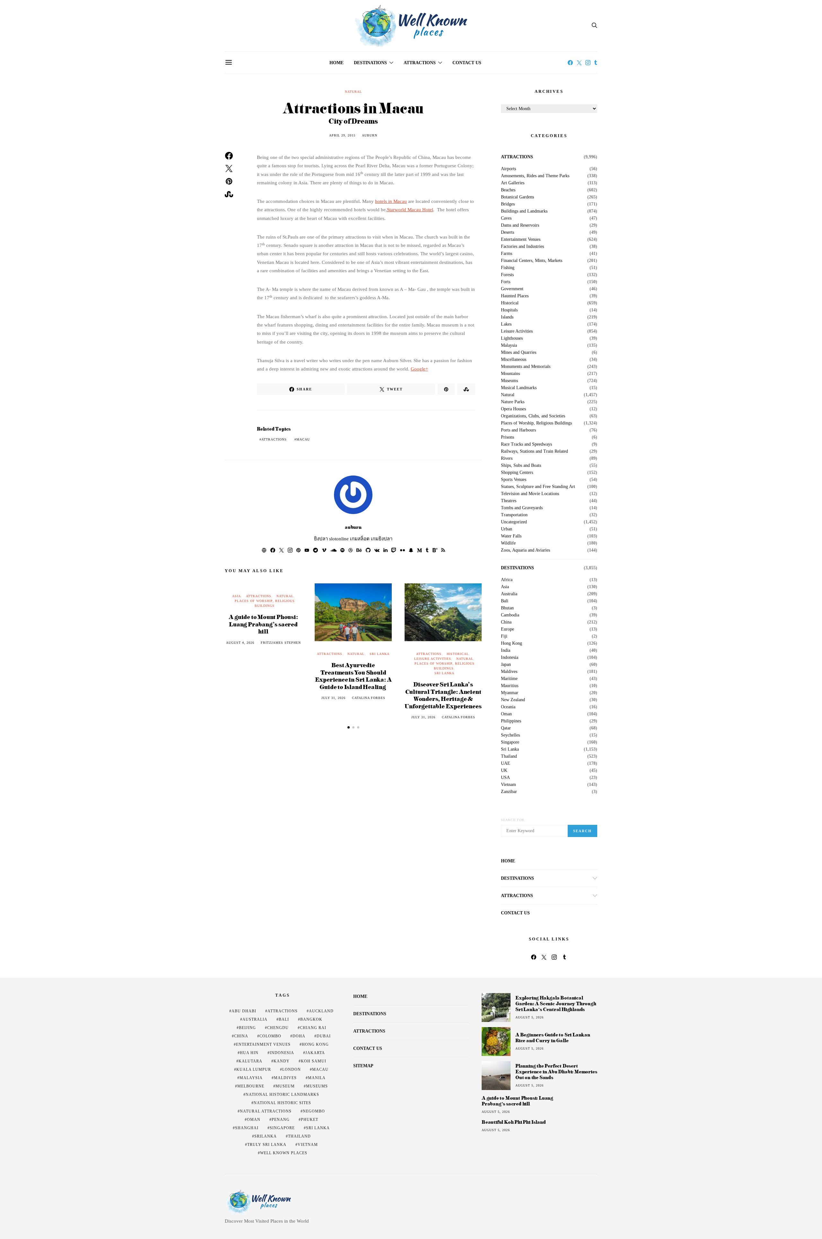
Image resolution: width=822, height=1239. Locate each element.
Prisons (507, 437)
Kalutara (250, 1061)
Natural (353, 91)
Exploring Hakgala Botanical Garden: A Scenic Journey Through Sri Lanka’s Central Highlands (555, 1003)
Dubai (324, 1036)
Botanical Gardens (517, 197)
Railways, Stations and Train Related (534, 451)
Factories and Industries (522, 246)
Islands (507, 317)
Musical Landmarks (519, 388)
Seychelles (510, 735)
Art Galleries (512, 183)
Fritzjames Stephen (281, 642)
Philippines (511, 721)
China (506, 622)
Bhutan (507, 608)
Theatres (508, 501)
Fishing (507, 268)
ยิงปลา (321, 538)
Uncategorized (514, 522)
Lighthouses (512, 338)
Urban (506, 529)
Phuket (309, 1119)
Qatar (506, 728)
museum (285, 1086)
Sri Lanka (379, 654)
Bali (504, 601)
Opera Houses (513, 409)
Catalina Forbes (368, 698)
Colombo (270, 1036)
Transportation (514, 515)
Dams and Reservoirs (520, 225)
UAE (505, 763)
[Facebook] (570, 62)
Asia (236, 596)
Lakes (506, 324)
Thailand (509, 756)
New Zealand (513, 700)
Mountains (510, 373)
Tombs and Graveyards (522, 508)
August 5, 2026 (529, 1017)
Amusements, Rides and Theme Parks (535, 176)
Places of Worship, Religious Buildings (536, 423)
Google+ (419, 368)
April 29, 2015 (342, 135)
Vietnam (508, 784)
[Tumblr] (595, 62)
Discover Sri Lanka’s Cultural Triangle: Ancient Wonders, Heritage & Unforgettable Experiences (443, 695)
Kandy (282, 1061)
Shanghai (246, 1128)
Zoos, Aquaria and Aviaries (525, 550)
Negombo (314, 1111)
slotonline (339, 538)
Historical (458, 654)
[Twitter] (579, 62)
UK (504, 770)
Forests (507, 275)
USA (505, 777)
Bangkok (311, 1019)
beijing (247, 1027)
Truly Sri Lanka (266, 1144)
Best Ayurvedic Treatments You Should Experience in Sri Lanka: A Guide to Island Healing (353, 675)
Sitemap (363, 1065)
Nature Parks (512, 402)
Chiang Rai (313, 1027)
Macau (303, 439)
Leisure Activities (432, 658)
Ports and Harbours (518, 430)
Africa (506, 580)
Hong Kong (511, 643)
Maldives (509, 671)
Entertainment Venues (520, 239)
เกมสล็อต (360, 538)
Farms (506, 253)
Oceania (508, 707)
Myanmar (509, 693)
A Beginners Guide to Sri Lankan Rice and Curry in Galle (552, 1037)
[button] (348, 727)
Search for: (513, 820)
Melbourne (250, 1086)
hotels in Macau (391, 201)
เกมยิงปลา (381, 538)
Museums (509, 381)
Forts (505, 282)
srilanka (265, 1136)
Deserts (507, 232)
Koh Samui (313, 1061)
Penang (281, 1119)
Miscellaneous (513, 359)
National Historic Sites (282, 1103)
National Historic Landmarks (282, 1094)
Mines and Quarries (518, 352)
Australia (509, 594)
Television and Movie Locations (530, 494)
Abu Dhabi (244, 1011)
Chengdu (278, 1027)
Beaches (508, 190)
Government (512, 289)
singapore (282, 1128)
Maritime (509, 678)
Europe (507, 629)
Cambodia (510, 615)
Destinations (370, 62)
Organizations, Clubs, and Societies (533, 416)
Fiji (504, 636)
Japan (506, 664)
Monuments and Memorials (525, 366)
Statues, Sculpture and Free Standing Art (538, 486)
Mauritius (509, 686)
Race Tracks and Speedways (526, 444)
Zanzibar (509, 792)
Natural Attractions (266, 1111)
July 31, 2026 (333, 698)
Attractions (420, 62)
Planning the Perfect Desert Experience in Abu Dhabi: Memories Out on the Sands (556, 1071)
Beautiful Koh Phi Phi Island (514, 1122)
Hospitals (509, 310)
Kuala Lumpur (253, 1069)
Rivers (506, 458)
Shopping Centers (517, 472)
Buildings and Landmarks (524, 211)
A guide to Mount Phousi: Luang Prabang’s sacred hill (263, 624)
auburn (369, 135)
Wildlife (508, 543)
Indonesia (509, 657)
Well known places (283, 1153)
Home (336, 62)
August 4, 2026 (240, 642)
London (291, 1069)
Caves (506, 218)
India (505, 650)
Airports (508, 169)
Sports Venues (513, 479)
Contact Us (466, 62)
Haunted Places (515, 296)
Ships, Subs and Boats (521, 465)
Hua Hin (249, 1053)
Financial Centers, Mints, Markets (531, 260)
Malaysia (509, 345)
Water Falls (511, 536)
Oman (506, 714)
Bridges (508, 204)
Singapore (510, 742)
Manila (317, 1078)
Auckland (321, 1011)
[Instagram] (587, 62)
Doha (299, 1036)
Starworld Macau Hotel (410, 209)
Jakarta (315, 1053)
